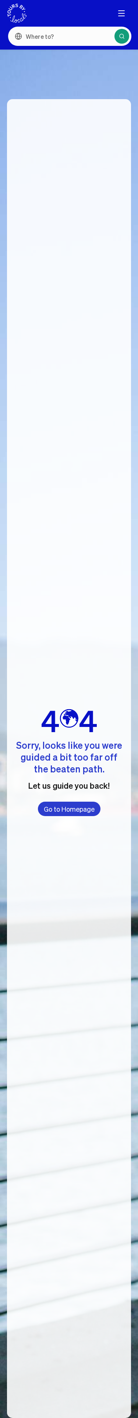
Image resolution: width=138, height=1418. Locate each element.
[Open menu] (121, 13)
